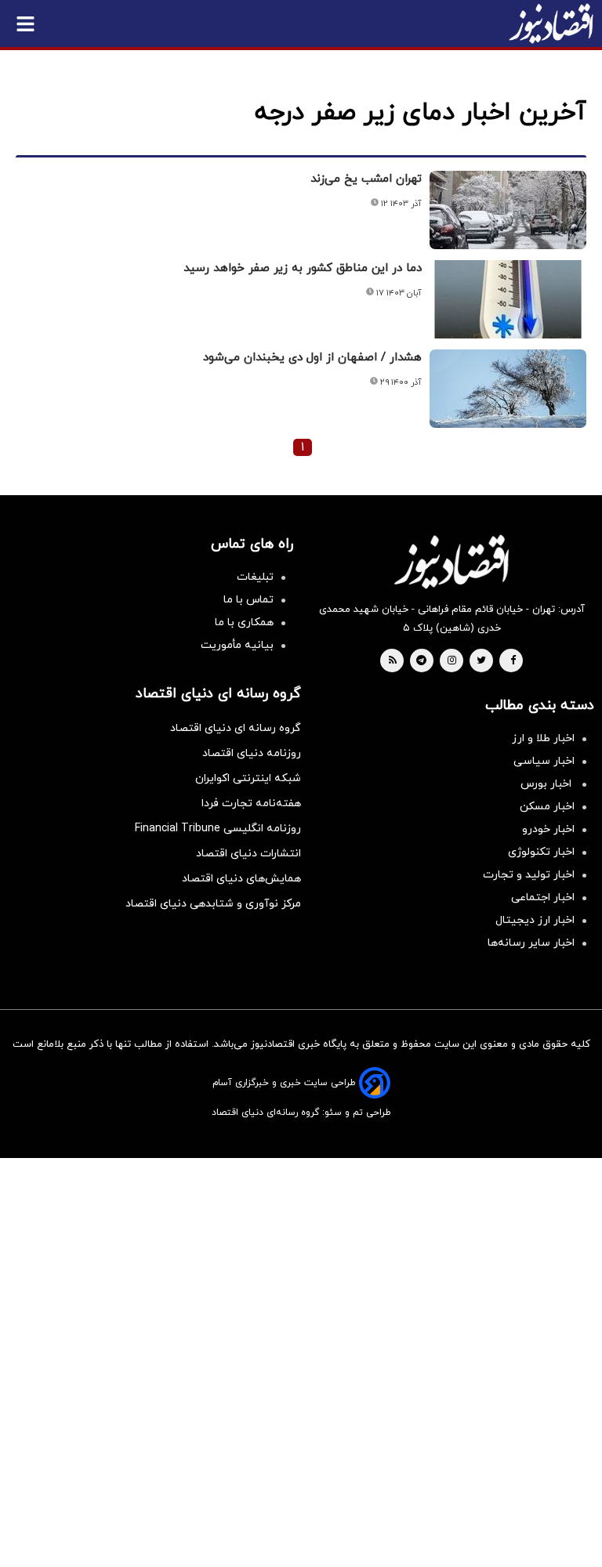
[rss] (393, 661)
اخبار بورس (547, 783)
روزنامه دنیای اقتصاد (251, 753)
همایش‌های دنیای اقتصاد (241, 878)
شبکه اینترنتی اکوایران (248, 778)
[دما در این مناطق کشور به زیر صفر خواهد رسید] (508, 299)
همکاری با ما (244, 622)
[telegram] (421, 661)
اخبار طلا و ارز (543, 738)
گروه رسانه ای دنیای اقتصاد (235, 728)
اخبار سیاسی (544, 761)
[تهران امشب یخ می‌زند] (508, 210)
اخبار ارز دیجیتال (535, 920)
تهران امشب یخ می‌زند (366, 179)
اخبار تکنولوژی (541, 852)
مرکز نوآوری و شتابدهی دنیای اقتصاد (213, 903)
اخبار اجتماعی (543, 897)
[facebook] (513, 661)
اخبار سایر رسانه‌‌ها (531, 942)
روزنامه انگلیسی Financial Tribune (218, 828)
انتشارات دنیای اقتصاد (248, 853)
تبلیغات (255, 577)
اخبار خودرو (548, 829)
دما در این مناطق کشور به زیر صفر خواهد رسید (302, 268)
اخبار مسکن (547, 806)
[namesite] (551, 23)
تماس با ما (248, 599)
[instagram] (452, 661)
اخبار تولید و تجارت (529, 874)
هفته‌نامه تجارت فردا (251, 803)
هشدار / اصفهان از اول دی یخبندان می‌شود (312, 357)
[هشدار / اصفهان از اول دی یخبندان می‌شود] (508, 388)
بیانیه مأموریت (237, 645)
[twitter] (481, 661)
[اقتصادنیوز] (451, 561)
